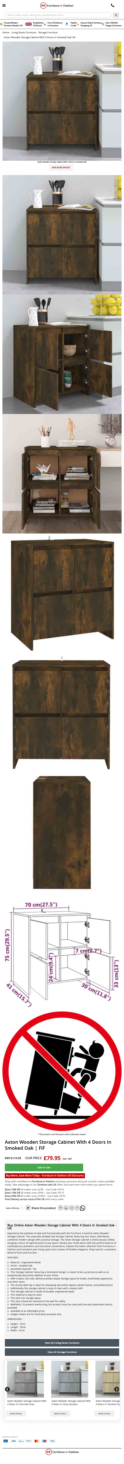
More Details (16, 1414)
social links (28, 1208)
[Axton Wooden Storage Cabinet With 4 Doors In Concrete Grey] (26, 1379)
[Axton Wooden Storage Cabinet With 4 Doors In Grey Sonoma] (70, 1379)
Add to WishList (13, 1208)
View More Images (61, 167)
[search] (116, 15)
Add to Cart (44, 1167)
